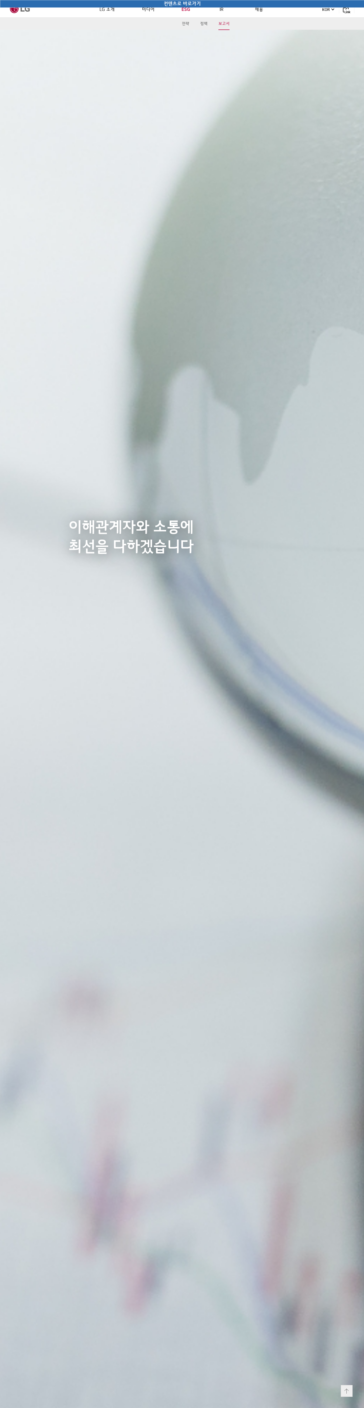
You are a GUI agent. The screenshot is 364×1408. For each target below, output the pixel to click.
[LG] (20, 8)
